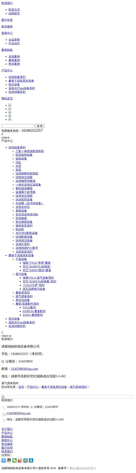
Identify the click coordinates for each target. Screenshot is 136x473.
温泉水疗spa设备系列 (21, 88)
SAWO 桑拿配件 (33, 314)
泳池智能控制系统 (27, 173)
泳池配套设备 (24, 236)
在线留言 (14, 13)
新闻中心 (7, 33)
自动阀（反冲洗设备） (30, 203)
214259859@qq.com (24, 369)
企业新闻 (14, 39)
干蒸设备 (21, 259)
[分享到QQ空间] (25, 460)
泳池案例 (14, 56)
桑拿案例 (14, 60)
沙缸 (18, 162)
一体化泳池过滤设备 (28, 184)
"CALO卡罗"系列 (33, 285)
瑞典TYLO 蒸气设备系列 (38, 277)
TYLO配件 (29, 307)
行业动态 (14, 43)
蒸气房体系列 (24, 296)
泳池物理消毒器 (25, 180)
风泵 (18, 169)
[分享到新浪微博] (20, 460)
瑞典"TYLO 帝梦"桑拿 (37, 262)
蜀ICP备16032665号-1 (82, 468)
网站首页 (7, 98)
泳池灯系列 (23, 244)
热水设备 (14, 84)
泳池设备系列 (17, 77)
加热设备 (21, 158)
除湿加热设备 (24, 154)
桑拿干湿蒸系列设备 (21, 80)
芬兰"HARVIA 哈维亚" (37, 266)
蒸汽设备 (21, 274)
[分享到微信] (14, 460)
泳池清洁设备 (24, 240)
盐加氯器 (21, 218)
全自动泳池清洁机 (27, 214)
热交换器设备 (24, 221)
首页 (21, 386)
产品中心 (7, 70)
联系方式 (14, 9)
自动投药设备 (24, 199)
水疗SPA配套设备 (27, 233)
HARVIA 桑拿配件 (34, 311)
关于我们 (7, 429)
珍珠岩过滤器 (24, 177)
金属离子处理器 (25, 192)
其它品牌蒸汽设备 (34, 288)
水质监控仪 (23, 206)
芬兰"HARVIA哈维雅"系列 (39, 281)
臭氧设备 (21, 210)
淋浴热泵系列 (24, 225)
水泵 (18, 166)
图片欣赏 (7, 19)
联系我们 (7, 3)
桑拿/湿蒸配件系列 (27, 303)
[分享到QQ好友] (9, 460)
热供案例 (14, 63)
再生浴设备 (23, 300)
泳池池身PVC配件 (27, 247)
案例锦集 (7, 49)
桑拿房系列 (23, 292)
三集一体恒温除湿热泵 (30, 151)
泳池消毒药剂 (17, 91)
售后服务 (7, 26)
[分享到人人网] (31, 460)
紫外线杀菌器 (24, 188)
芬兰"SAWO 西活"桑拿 (37, 270)
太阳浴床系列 (24, 251)
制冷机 (20, 229)
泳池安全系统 (24, 195)
